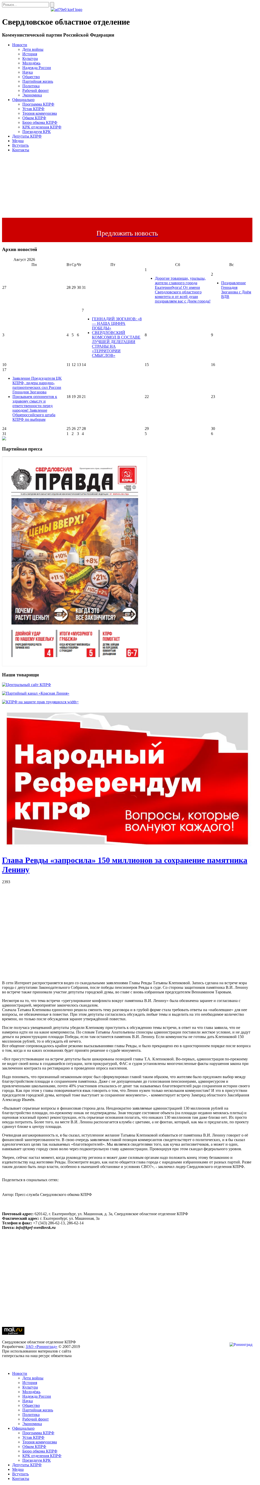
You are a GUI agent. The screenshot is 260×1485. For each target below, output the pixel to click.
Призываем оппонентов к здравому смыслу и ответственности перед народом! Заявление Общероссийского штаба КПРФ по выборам (34, 408)
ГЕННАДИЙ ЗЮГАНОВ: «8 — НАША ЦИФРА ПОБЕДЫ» (117, 323)
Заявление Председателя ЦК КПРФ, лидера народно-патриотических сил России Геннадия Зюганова (37, 385)
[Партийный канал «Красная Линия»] (35, 693)
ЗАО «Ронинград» (41, 1346)
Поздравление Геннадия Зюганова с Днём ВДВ (236, 290)
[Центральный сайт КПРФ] (26, 684)
